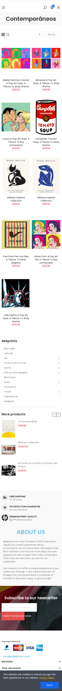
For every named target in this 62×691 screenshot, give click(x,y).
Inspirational (10, 396)
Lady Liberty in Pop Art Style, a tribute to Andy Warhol (16, 318)
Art (5, 358)
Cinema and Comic (15, 363)
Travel (7, 391)
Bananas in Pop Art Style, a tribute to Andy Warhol (46, 83)
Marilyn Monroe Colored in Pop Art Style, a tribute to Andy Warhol (16, 83)
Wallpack (9, 401)
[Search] (45, 7)
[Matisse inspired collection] (16, 176)
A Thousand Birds (27, 421)
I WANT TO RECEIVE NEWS (13, 616)
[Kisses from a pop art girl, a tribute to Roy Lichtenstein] (46, 234)
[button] (54, 415)
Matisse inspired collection (16, 199)
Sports (7, 367)
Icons (7, 382)
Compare (22, 46)
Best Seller (9, 348)
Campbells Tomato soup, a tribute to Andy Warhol (46, 142)
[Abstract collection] (9, 449)
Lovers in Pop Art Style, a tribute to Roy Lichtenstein (16, 142)
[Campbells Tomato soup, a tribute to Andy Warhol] (46, 117)
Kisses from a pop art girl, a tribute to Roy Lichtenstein (46, 259)
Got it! (50, 685)
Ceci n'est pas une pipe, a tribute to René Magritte (16, 259)
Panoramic (10, 386)
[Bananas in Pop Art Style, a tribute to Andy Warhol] (46, 58)
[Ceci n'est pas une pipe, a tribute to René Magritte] (16, 234)
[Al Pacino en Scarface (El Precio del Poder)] (9, 470)
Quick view (22, 58)
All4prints (9, 341)
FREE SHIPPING (18, 496)
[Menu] (3, 7)
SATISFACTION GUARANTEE (25, 506)
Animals (8, 353)
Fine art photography (16, 372)
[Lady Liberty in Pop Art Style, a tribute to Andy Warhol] (16, 293)
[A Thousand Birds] (9, 428)
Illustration (10, 377)
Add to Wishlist (22, 52)
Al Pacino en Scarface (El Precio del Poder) (37, 465)
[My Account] (58, 7)
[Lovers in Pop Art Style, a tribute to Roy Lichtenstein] (16, 117)
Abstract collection (28, 442)
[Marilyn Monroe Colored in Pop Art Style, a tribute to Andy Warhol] (16, 58)
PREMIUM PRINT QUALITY (23, 516)
